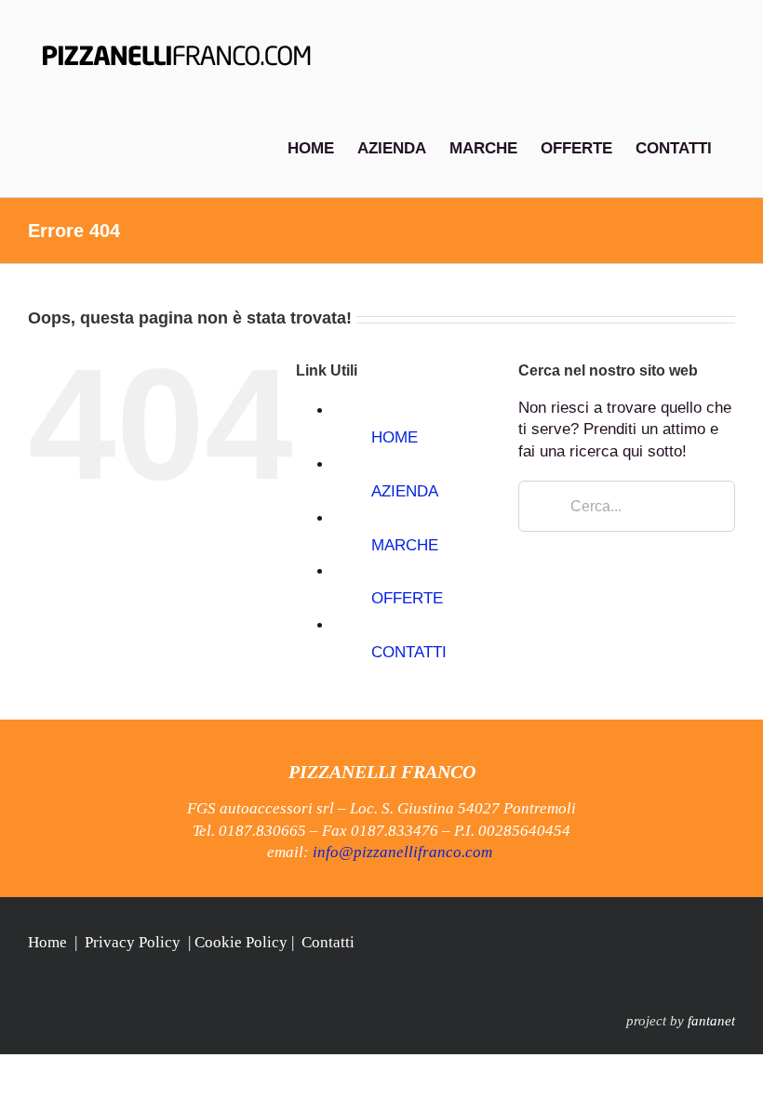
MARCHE (404, 545)
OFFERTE (407, 598)
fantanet (711, 1020)
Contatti (328, 942)
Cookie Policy (241, 942)
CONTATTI (409, 652)
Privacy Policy (133, 942)
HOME (394, 437)
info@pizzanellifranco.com (402, 852)
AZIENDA (404, 491)
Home (47, 942)
